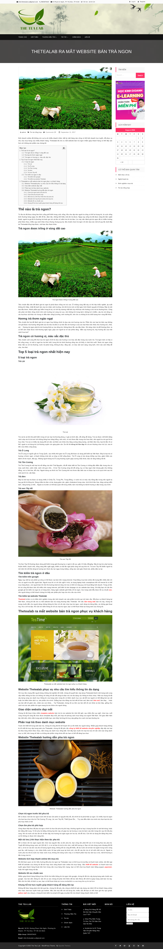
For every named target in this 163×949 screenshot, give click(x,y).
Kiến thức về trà (123, 175)
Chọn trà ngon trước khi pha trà (37, 192)
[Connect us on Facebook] (115, 945)
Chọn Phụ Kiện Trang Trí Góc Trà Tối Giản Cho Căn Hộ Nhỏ (92, 921)
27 (130, 154)
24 (118, 154)
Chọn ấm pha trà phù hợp (35, 194)
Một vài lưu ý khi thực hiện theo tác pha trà (40, 196)
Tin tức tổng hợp (36, 132)
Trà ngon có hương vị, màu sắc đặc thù (38, 157)
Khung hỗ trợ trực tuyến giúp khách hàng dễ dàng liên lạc (45, 203)
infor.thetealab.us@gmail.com (28, 2)
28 (134, 154)
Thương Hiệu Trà (48, 37)
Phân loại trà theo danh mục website (36, 188)
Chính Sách (76, 37)
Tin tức (66, 918)
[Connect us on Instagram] (134, 945)
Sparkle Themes (64, 946)
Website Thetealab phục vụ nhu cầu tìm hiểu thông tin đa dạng (45, 183)
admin (24, 132)
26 (126, 154)
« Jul (121, 162)
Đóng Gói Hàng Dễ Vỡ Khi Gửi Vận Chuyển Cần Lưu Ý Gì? (92, 912)
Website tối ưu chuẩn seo (35, 201)
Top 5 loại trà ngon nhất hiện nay (31, 159)
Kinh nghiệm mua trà (125, 183)
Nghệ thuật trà (123, 179)
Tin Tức (64, 37)
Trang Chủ (22, 37)
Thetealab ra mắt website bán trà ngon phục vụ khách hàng (40, 181)
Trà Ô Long (31, 166)
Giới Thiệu (34, 37)
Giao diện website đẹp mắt (33, 186)
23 (142, 150)
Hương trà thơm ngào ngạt (33, 155)
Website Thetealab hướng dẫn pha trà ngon (39, 190)
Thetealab (26, 611)
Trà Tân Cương (32, 168)
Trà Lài (30, 164)
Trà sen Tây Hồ (32, 172)
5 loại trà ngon (29, 162)
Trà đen (30, 170)
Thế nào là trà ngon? (28, 150)
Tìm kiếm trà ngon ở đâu (33, 175)
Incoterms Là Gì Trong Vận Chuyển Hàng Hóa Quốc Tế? (92, 930)
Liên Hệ (87, 37)
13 (130, 146)
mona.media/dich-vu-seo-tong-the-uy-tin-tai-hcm (77, 881)
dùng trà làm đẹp (77, 444)
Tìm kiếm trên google (34, 177)
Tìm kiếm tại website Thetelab (37, 179)
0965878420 (45, 2)
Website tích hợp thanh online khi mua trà (40, 199)
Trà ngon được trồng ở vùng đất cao (36, 153)
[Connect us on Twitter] (120, 945)
